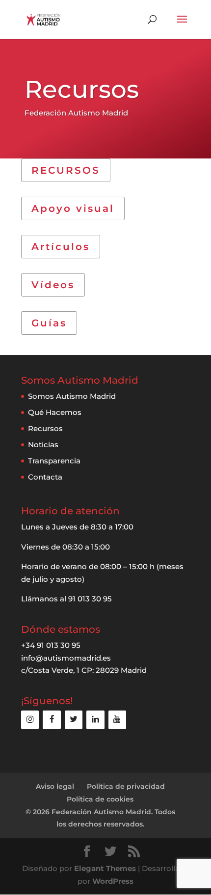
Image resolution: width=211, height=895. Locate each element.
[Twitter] (73, 720)
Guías (49, 323)
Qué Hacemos (54, 412)
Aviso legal (55, 786)
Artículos (60, 246)
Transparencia (54, 460)
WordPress (112, 881)
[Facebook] (51, 720)
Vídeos (53, 285)
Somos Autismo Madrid (72, 396)
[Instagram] (30, 720)
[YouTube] (117, 720)
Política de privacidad (126, 786)
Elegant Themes (105, 868)
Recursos (45, 428)
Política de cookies (100, 799)
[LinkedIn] (95, 720)
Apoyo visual (72, 208)
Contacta (45, 477)
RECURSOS (65, 170)
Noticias (43, 444)
